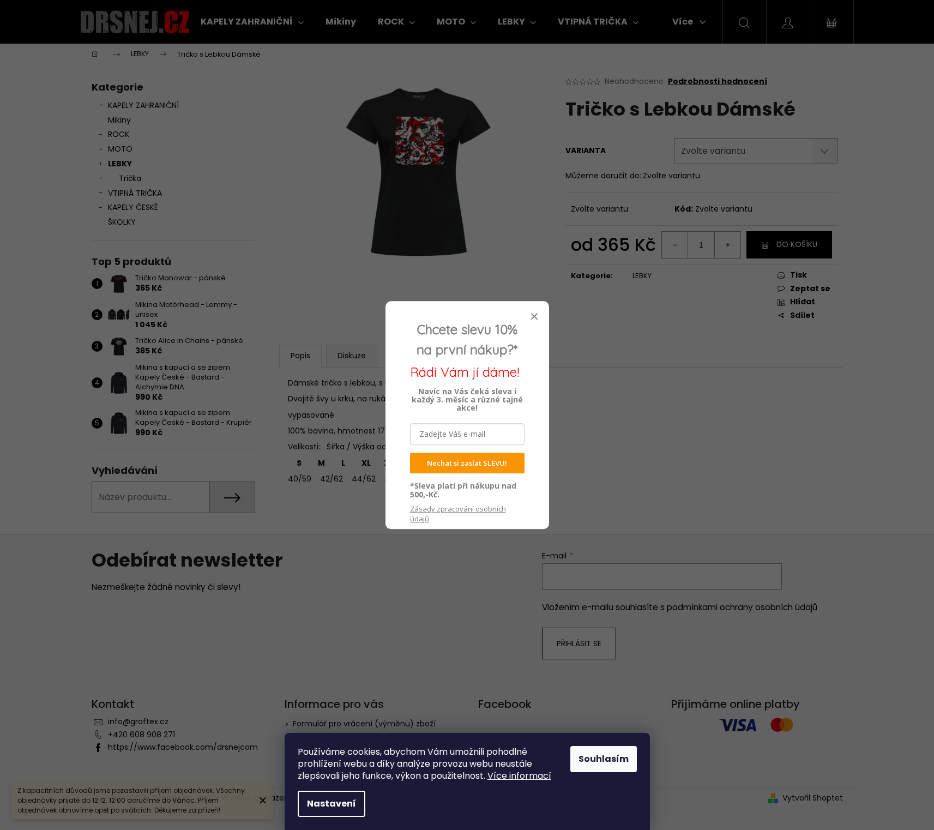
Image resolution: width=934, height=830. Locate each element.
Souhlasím (604, 759)
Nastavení (331, 803)
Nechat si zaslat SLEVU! (467, 463)
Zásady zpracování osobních (458, 514)
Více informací (519, 775)
